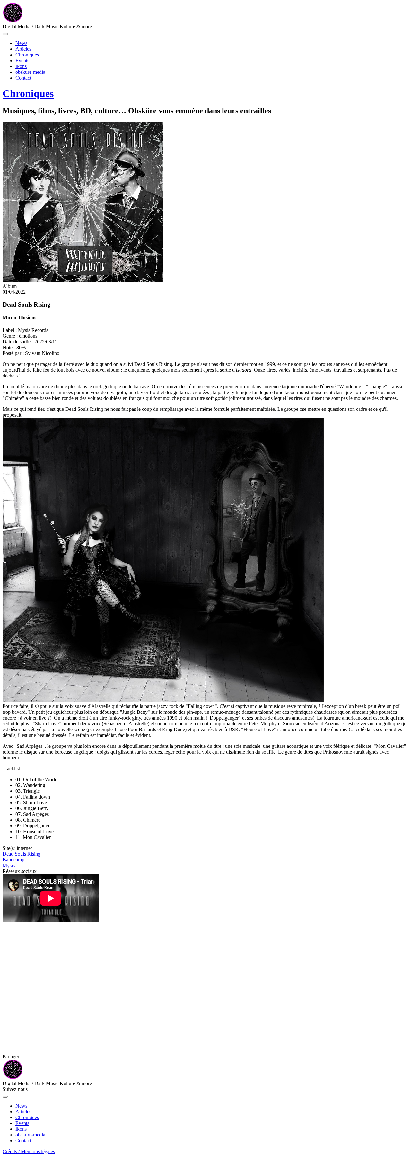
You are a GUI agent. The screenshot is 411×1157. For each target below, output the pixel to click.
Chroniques (27, 54)
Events (22, 60)
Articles (23, 49)
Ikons (21, 66)
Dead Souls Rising (21, 854)
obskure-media (30, 72)
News (21, 43)
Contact (23, 78)
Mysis (9, 865)
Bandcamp (13, 859)
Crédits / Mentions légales (29, 1151)
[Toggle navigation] (5, 34)
